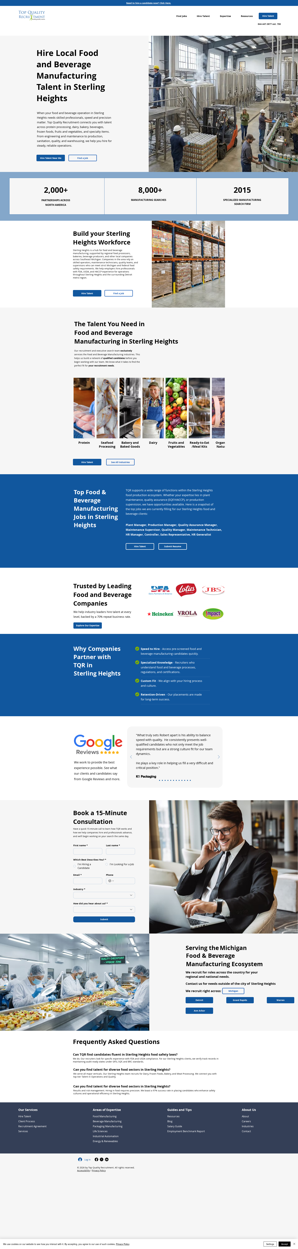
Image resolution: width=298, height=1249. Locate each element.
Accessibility (83, 1170)
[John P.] (184, 780)
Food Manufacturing (105, 1116)
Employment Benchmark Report (186, 1131)
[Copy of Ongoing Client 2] (173, 780)
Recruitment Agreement (32, 1126)
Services (23, 1131)
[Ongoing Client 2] (181, 780)
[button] (181, 16)
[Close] (294, 1244)
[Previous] (131, 757)
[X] (101, 1159)
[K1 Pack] (159, 780)
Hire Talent (24, 1116)
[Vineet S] (170, 780)
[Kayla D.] (187, 780)
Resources (173, 1116)
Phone (109, 875)
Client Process (26, 1121)
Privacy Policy (99, 1170)
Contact (246, 1131)
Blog (169, 1121)
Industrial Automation (106, 1136)
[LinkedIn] (106, 1159)
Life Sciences (100, 1131)
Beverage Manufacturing (107, 1121)
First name (80, 845)
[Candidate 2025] (167, 780)
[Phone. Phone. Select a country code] (111, 881)
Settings (270, 1244)
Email (77, 875)
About (245, 1116)
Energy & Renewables (105, 1141)
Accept (284, 1244)
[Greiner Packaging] (162, 780)
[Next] (219, 757)
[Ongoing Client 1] (165, 780)
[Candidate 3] (190, 780)
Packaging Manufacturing (107, 1126)
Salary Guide (174, 1126)
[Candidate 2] (179, 780)
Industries (248, 1126)
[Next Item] (219, 414)
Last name (113, 845)
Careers (246, 1121)
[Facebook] (96, 1159)
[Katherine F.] (176, 780)
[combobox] (104, 895)
